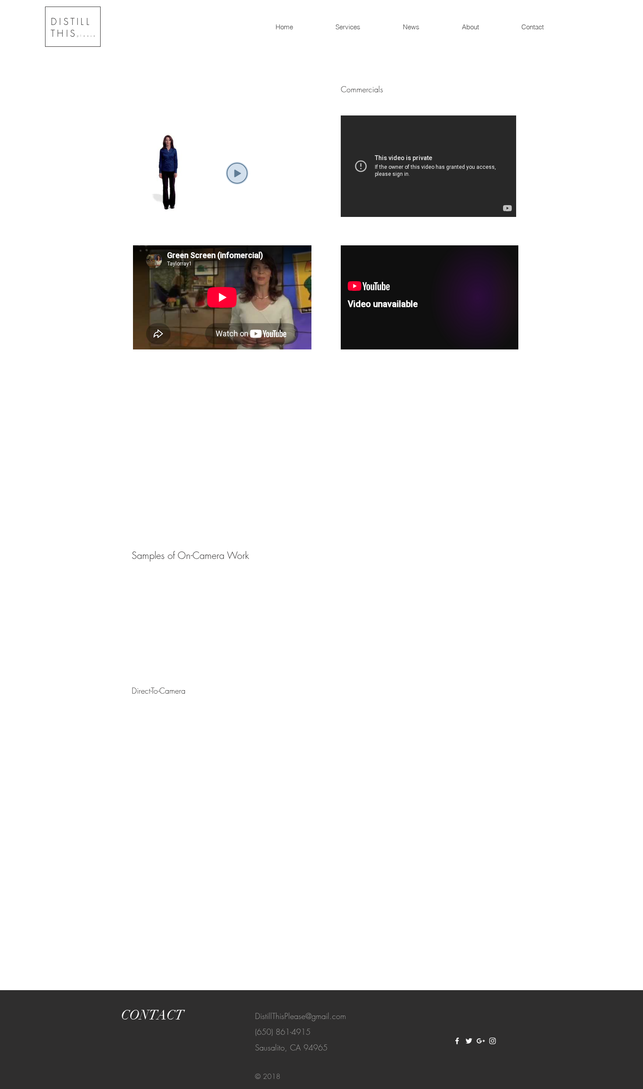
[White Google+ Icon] (480, 1041)
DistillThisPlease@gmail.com (300, 1016)
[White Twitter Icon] (469, 1041)
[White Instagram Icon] (492, 1041)
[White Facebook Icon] (457, 1041)
